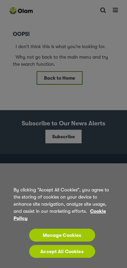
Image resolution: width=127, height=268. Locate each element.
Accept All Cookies (62, 251)
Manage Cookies (62, 235)
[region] (63, 215)
